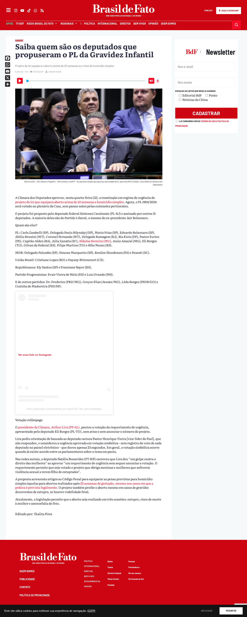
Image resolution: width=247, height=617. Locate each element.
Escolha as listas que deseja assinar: (195, 91)
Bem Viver (139, 23)
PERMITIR (231, 611)
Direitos (125, 23)
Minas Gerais (113, 579)
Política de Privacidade (35, 595)
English (208, 10)
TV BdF (20, 23)
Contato (25, 587)
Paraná (131, 561)
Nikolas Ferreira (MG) (95, 241)
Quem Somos (168, 23)
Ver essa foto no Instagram (34, 354)
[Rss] (42, 10)
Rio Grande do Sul (136, 579)
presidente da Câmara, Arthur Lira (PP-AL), (49, 427)
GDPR (91, 610)
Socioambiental (92, 581)
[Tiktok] (29, 10)
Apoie (9, 23)
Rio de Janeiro (134, 573)
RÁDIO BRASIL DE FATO (40, 23)
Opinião (153, 23)
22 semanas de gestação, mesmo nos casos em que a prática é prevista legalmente (84, 485)
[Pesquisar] (236, 24)
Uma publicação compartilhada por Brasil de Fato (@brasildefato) (64, 408)
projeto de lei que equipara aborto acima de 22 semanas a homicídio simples (69, 202)
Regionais (67, 23)
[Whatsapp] (35, 10)
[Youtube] (22, 10)
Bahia (110, 561)
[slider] (86, 80)
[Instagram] (16, 10)
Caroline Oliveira (54, 71)
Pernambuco (134, 567)
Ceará (110, 567)
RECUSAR (206, 611)
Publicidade (27, 579)
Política (89, 23)
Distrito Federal (114, 573)
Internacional (107, 23)
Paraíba (111, 585)
